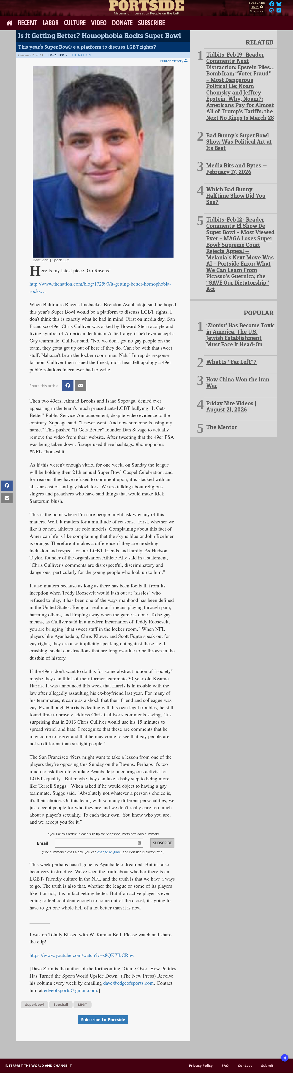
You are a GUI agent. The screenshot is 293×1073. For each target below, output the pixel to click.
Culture (75, 22)
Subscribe (151, 22)
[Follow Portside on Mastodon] (271, 11)
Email (42, 843)
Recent (27, 22)
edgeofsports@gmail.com (70, 990)
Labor (50, 22)
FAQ (225, 1065)
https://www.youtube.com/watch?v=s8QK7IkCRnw (82, 954)
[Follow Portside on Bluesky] (279, 5)
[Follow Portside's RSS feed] (279, 11)
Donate (122, 22)
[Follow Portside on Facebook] (271, 5)
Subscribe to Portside (103, 1019)
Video (99, 22)
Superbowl (34, 1004)
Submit (267, 1065)
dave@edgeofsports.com (128, 982)
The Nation (80, 55)
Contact (245, 1065)
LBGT (82, 1004)
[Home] (146, 4)
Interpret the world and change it (38, 1065)
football (61, 1004)
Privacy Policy (201, 1065)
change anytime (109, 852)
